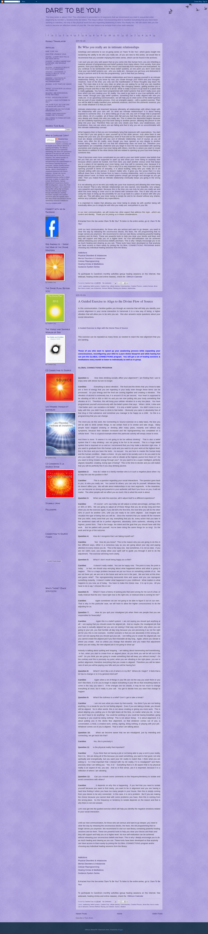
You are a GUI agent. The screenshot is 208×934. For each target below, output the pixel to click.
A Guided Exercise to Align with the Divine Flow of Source (103, 328)
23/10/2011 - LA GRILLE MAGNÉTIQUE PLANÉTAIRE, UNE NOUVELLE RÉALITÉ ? (58, 63)
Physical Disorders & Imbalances (92, 255)
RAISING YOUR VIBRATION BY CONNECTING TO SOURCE (56, 114)
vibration (123, 907)
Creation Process (136, 286)
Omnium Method (107, 288)
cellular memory (115, 286)
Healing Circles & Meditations (91, 263)
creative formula (148, 286)
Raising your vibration (120, 288)
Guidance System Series (89, 266)
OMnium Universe (50, 215)
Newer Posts (81, 914)
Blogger (120, 930)
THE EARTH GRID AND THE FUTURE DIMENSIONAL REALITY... (58, 110)
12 (127, 35)
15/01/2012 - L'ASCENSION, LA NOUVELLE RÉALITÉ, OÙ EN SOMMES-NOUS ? (56, 73)
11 (118, 35)
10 (109, 35)
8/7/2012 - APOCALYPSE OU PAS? (57, 97)
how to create (85, 288)
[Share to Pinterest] (127, 283)
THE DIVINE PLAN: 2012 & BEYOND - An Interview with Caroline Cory (58, 105)
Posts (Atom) (89, 918)
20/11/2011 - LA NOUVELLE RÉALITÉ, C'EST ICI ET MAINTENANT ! (58, 68)
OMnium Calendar (134, 276)
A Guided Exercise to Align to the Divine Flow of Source (115, 301)
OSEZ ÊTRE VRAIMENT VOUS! (56, 54)
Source (117, 907)
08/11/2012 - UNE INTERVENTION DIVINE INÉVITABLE (56, 94)
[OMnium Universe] (52, 236)
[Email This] (119, 283)
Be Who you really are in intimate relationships (108, 47)
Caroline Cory (105, 286)
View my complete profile (53, 203)
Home (119, 914)
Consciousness (125, 286)
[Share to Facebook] (125, 283)
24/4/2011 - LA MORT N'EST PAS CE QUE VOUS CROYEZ (57, 57)
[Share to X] (123, 283)
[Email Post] (115, 283)
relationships (132, 288)
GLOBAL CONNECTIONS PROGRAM (137, 245)
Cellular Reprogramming (88, 261)
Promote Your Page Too (52, 238)
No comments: (107, 283)
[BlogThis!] (121, 283)
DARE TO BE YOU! (73, 10)
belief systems (95, 286)
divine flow (146, 904)
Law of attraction (96, 288)
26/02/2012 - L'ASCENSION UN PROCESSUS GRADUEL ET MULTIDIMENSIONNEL (55, 79)
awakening (86, 286)
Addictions (82, 252)
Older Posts (157, 914)
